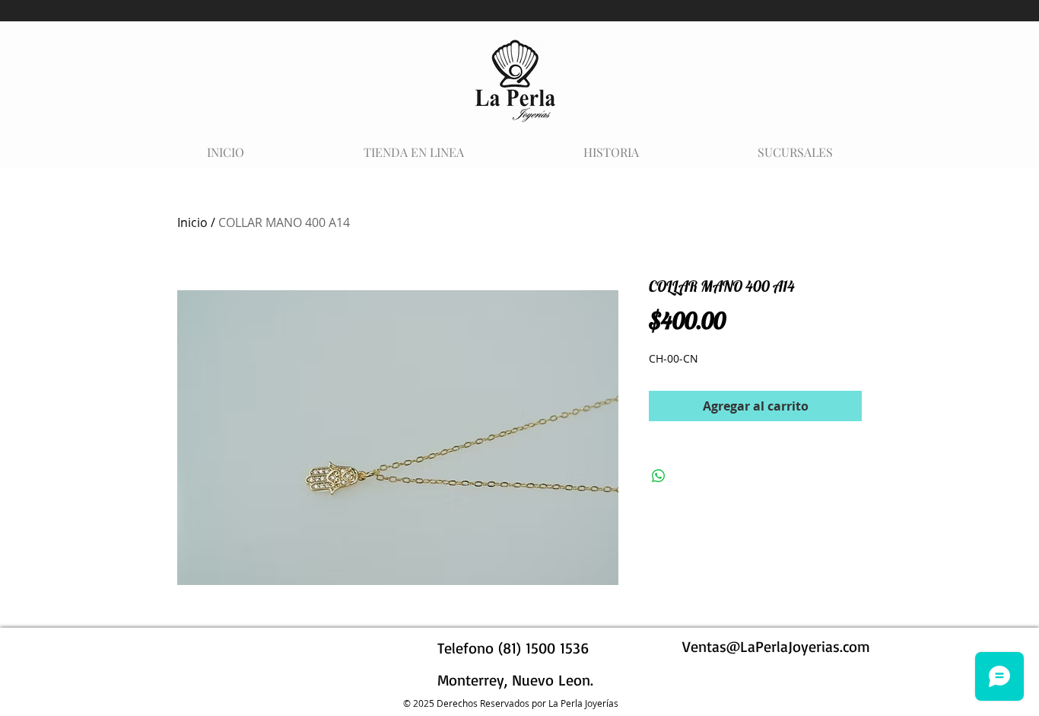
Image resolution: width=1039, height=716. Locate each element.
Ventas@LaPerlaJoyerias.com (776, 646)
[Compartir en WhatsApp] (659, 476)
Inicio (192, 222)
